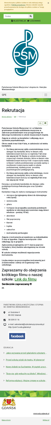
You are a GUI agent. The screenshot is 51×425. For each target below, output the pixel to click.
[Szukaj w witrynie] (30, 16)
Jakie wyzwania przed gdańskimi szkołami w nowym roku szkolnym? (26, 353)
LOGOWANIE (35, 21)
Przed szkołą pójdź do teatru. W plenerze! (25, 360)
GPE (4, 94)
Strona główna (7, 117)
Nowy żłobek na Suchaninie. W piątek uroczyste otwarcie (26, 367)
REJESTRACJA (19, 21)
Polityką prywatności (19, 5)
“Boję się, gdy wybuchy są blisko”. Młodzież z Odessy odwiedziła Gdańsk (26, 374)
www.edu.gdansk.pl (41, 413)
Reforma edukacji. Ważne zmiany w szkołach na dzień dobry (26, 380)
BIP (15, 117)
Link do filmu (26, 279)
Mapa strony (6, 420)
